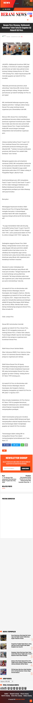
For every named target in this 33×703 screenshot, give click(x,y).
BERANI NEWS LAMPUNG (20, 699)
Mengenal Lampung (14, 694)
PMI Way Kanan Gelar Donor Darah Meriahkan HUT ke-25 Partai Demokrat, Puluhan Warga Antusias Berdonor (21, 671)
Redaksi (6, 694)
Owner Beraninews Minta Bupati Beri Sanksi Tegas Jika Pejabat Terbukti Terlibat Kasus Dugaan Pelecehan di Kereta (21, 637)
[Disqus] (16, 561)
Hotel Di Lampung (5, 696)
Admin (17, 4)
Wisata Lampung (24, 694)
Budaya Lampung (27, 696)
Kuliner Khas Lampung (16, 696)
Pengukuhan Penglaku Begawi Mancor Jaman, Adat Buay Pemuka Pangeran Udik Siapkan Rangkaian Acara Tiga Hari (21, 645)
